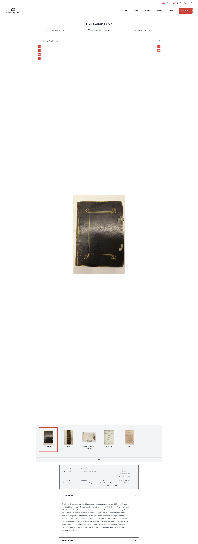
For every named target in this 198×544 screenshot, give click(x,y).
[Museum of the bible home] (13, 10)
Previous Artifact (56, 30)
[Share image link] (39, 54)
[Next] (96, 41)
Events (147, 11)
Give (168, 3)
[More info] (99, 459)
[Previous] (38, 41)
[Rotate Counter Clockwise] (158, 50)
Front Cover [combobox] (50, 41)
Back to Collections (100, 30)
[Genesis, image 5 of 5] (129, 437)
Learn (135, 11)
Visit (125, 11)
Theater (159, 11)
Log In (189, 3)
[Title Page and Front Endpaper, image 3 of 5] (89, 437)
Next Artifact (141, 30)
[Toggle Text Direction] (160, 41)
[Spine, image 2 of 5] (68, 437)
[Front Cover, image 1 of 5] (48, 437)
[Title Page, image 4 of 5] (109, 437)
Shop (171, 11)
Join (179, 3)
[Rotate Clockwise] (158, 46)
